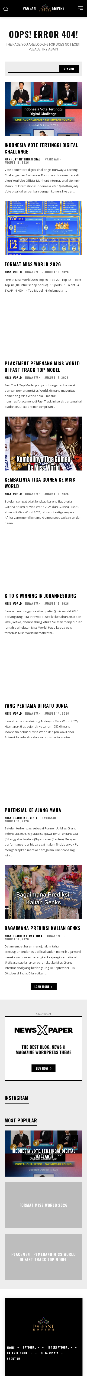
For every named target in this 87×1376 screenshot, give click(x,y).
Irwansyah (51, 159)
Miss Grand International (24, 936)
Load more (41, 986)
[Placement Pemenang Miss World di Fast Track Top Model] (43, 327)
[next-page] (74, 1138)
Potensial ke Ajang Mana (33, 810)
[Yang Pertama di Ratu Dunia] (43, 669)
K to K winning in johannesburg (40, 595)
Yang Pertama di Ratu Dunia (36, 705)
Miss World (13, 272)
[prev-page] (66, 1138)
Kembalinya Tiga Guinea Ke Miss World (40, 482)
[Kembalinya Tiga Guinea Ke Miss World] (43, 444)
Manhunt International (22, 159)
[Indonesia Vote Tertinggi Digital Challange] (43, 109)
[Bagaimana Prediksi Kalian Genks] (43, 892)
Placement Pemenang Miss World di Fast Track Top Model (42, 366)
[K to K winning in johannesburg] (43, 560)
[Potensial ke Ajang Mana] (43, 774)
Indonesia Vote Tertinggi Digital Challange (41, 148)
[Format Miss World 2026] (43, 228)
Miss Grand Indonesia (21, 818)
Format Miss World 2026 (33, 264)
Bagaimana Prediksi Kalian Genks (43, 928)
